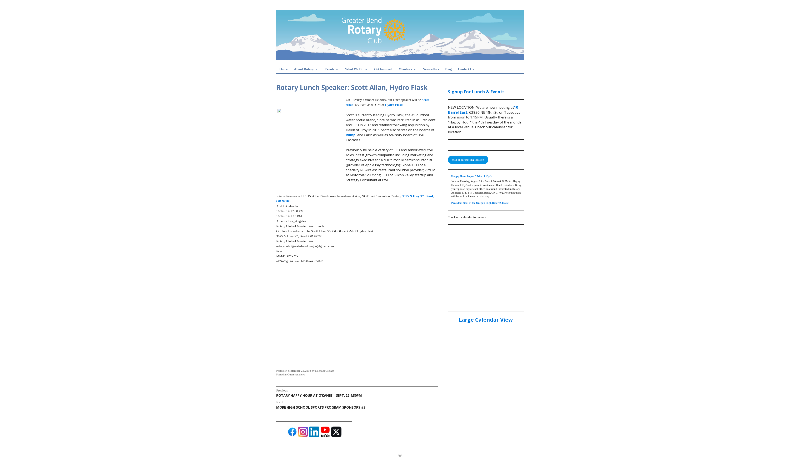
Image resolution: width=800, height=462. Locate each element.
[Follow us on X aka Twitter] (336, 436)
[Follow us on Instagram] (303, 436)
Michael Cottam (324, 370)
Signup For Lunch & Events (476, 91)
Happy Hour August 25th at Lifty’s (471, 176)
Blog (448, 69)
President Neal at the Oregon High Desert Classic (480, 202)
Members (405, 69)
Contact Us (466, 69)
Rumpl (351, 135)
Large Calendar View (486, 319)
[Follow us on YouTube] (325, 436)
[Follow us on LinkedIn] (314, 436)
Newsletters (431, 69)
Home (283, 69)
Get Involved (383, 69)
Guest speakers (296, 374)
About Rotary (304, 69)
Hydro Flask (394, 105)
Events (329, 69)
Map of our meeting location (468, 159)
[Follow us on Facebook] (292, 436)
